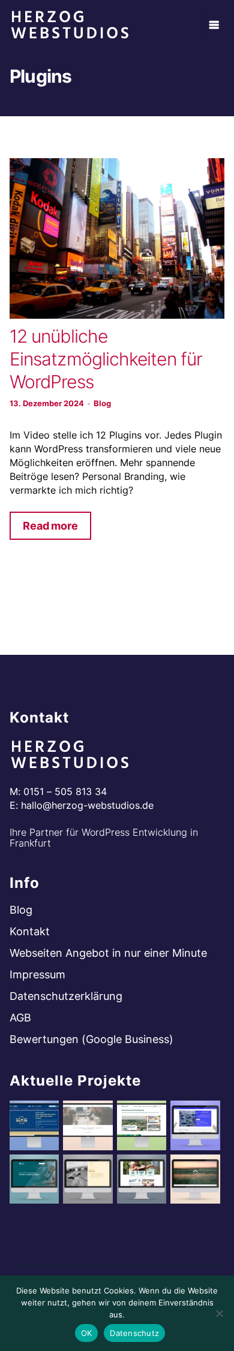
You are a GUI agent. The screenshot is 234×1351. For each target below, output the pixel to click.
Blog (102, 403)
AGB (20, 1017)
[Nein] (219, 1313)
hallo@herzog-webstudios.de (87, 805)
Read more (50, 525)
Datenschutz (134, 1333)
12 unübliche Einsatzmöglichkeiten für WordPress (106, 358)
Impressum (37, 974)
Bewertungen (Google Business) (91, 1039)
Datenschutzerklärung (66, 996)
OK (86, 1333)
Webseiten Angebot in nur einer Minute (108, 953)
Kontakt (30, 931)
